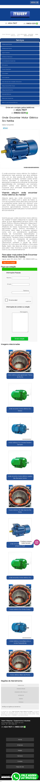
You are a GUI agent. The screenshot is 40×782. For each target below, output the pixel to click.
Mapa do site (20, 767)
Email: (9, 284)
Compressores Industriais (8, 61)
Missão (20, 750)
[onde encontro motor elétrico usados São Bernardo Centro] (20, 461)
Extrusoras (5, 65)
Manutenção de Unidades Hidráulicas (11, 81)
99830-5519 (31, 24)
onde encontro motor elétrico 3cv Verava (20, 410)
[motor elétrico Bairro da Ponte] (20, 660)
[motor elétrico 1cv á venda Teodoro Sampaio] (20, 428)
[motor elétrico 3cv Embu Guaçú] (20, 594)
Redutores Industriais (7, 98)
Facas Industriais (6, 69)
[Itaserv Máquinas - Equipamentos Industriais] (20, 13)
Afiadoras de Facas (7, 44)
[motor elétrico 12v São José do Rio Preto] (20, 495)
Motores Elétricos (6, 94)
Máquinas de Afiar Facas (8, 86)
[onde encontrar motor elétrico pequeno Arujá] (20, 529)
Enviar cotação (19, 339)
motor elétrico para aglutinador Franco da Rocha (20, 376)
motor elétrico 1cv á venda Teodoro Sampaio (20, 443)
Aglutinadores (5, 52)
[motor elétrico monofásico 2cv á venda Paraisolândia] (20, 626)
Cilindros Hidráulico (7, 56)
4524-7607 (12, 23)
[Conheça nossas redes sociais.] (37, 542)
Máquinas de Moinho (7, 90)
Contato (20, 761)
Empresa (20, 745)
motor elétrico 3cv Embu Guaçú (20, 609)
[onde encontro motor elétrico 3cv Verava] (20, 394)
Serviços (20, 40)
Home (20, 739)
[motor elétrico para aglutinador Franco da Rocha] (20, 360)
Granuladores (5, 77)
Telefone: (26, 290)
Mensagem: (24, 312)
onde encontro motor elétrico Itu (20, 577)
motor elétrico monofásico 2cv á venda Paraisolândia (20, 642)
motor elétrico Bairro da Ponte (20, 675)
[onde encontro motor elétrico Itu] (20, 563)
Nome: (9, 278)
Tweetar (5, 128)
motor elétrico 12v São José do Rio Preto (20, 511)
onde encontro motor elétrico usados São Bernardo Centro (20, 477)
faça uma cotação (9, 262)
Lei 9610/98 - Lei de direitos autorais (19, 715)
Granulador (5, 73)
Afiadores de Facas (7, 48)
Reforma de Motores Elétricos (9, 102)
